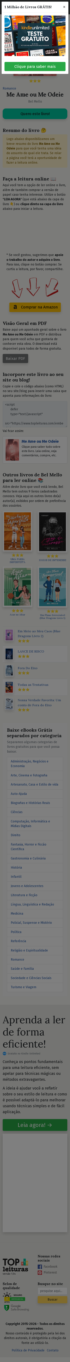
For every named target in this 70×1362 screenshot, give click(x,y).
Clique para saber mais (35, 66)
